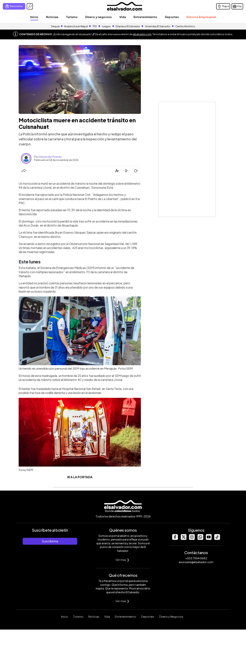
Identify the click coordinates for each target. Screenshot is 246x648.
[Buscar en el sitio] (30, 6)
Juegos (106, 26)
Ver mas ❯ (122, 559)
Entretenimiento (145, 17)
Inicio (34, 17)
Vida (122, 17)
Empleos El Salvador (128, 26)
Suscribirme (50, 541)
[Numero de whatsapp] (200, 539)
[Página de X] (183, 539)
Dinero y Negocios (171, 616)
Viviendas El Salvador (157, 26)
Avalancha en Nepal (76, 26)
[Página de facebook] (175, 539)
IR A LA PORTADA (79, 477)
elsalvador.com (142, 34)
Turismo (72, 17)
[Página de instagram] (192, 539)
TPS (94, 26)
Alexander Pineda (50, 156)
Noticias (52, 17)
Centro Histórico (185, 26)
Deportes (172, 17)
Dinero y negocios (98, 17)
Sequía (55, 26)
